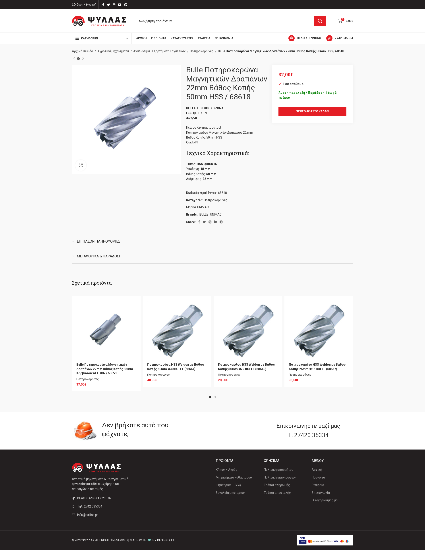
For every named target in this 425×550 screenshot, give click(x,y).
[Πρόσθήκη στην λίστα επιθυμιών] (132, 308)
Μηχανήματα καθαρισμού (234, 477)
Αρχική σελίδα (83, 51)
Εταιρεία (318, 485)
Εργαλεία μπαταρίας (230, 492)
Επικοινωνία (321, 492)
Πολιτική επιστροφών (280, 477)
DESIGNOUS (165, 540)
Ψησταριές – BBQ (228, 485)
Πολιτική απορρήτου (278, 469)
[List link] (104, 506)
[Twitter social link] (108, 5)
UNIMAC (203, 207)
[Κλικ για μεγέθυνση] (80, 165)
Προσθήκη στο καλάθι (312, 111)
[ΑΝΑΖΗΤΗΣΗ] (320, 21)
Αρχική (317, 469)
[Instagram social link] (114, 5)
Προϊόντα (318, 477)
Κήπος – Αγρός (226, 469)
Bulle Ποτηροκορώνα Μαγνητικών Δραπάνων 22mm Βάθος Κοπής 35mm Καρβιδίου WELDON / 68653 (104, 369)
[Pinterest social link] (126, 5)
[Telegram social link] (221, 222)
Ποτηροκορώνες (202, 51)
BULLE (203, 214)
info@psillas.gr (87, 515)
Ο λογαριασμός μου (325, 500)
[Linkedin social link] (215, 222)
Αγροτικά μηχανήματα (113, 51)
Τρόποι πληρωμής (277, 485)
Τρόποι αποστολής (277, 492)
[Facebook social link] (103, 5)
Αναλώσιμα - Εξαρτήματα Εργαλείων (159, 51)
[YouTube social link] (120, 5)
